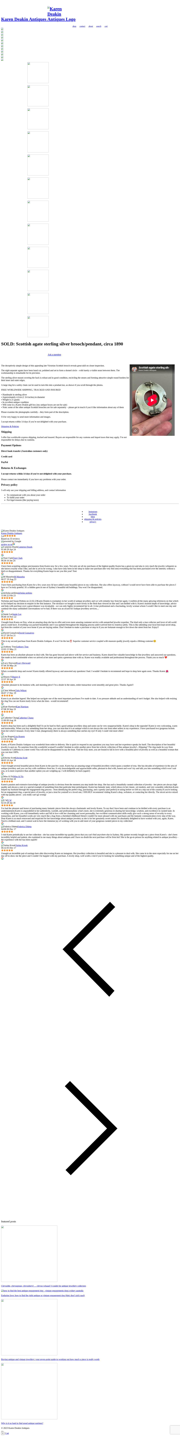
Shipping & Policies (10, 426)
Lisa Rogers (19, 736)
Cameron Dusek (25, 547)
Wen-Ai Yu (18, 776)
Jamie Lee (16, 614)
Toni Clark (17, 558)
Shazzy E (16, 677)
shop (74, 26)
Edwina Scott (21, 758)
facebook (93, 514)
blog (93, 516)
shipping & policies (92, 519)
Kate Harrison (22, 706)
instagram (93, 511)
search (98, 26)
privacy (93, 522)
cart (106, 26)
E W (9, 800)
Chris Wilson (20, 690)
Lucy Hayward (23, 663)
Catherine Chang (25, 718)
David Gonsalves (26, 633)
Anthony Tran (22, 647)
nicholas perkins (25, 593)
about (91, 26)
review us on (7, 544)
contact (82, 26)
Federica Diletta (24, 826)
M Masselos (19, 577)
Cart (7, 1433)
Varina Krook (21, 845)
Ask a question (54, 354)
